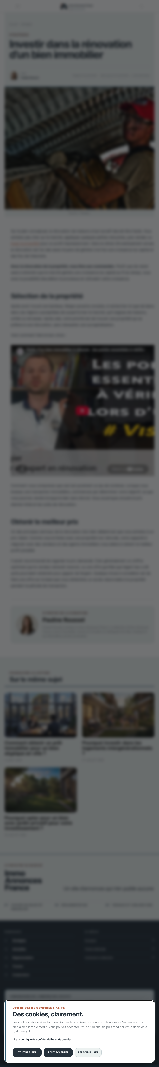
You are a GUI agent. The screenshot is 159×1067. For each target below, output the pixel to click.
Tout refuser (27, 1052)
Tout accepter (58, 1052)
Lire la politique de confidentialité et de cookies (42, 1039)
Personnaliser (88, 1052)
